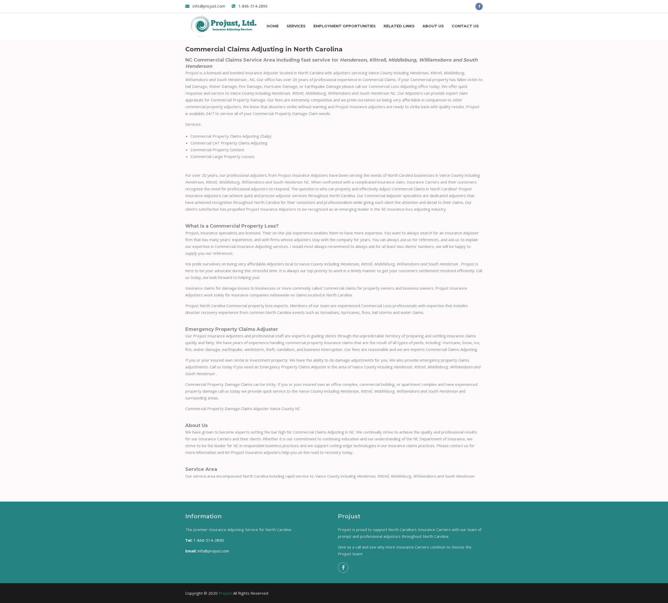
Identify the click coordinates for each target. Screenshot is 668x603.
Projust (225, 593)
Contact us (465, 26)
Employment (344, 26)
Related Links (399, 26)
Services (296, 26)
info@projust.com (208, 6)
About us (433, 26)
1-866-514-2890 (252, 6)
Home (273, 26)
